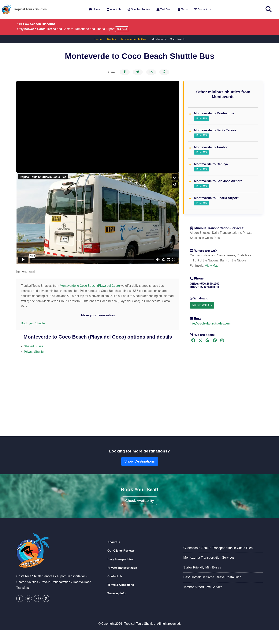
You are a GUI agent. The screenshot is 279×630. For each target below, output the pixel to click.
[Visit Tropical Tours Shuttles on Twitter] (28, 598)
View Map (211, 265)
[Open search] (269, 9)
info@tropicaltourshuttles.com (210, 323)
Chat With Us (203, 305)
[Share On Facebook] (125, 72)
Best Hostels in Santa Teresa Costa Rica (212, 577)
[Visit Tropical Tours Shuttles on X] (200, 340)
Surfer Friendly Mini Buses (202, 567)
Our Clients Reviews (121, 550)
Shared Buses (33, 346)
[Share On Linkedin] (151, 72)
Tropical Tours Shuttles (139, 623)
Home (96, 9)
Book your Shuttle (33, 323)
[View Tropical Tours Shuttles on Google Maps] (207, 340)
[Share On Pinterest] (164, 72)
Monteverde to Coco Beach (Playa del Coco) (89, 285)
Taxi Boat (165, 9)
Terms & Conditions (120, 584)
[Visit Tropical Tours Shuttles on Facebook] (193, 340)
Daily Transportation (120, 559)
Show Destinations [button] (139, 461)
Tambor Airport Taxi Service (202, 587)
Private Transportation (122, 567)
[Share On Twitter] (138, 72)
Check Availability (139, 501)
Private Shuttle (34, 351)
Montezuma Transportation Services (209, 557)
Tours (184, 9)
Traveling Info (116, 593)
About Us (115, 9)
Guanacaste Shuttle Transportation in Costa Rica (218, 548)
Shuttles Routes (140, 9)
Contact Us (204, 9)
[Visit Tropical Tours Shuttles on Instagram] (222, 340)
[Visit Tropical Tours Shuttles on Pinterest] (214, 340)
